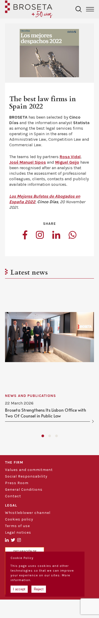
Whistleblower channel (27, 512)
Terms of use (17, 526)
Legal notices (18, 532)
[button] (42, 436)
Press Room (17, 483)
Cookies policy (19, 519)
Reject (39, 589)
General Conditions (24, 489)
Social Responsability (26, 476)
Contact (13, 496)
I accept (19, 589)
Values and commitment (29, 470)
